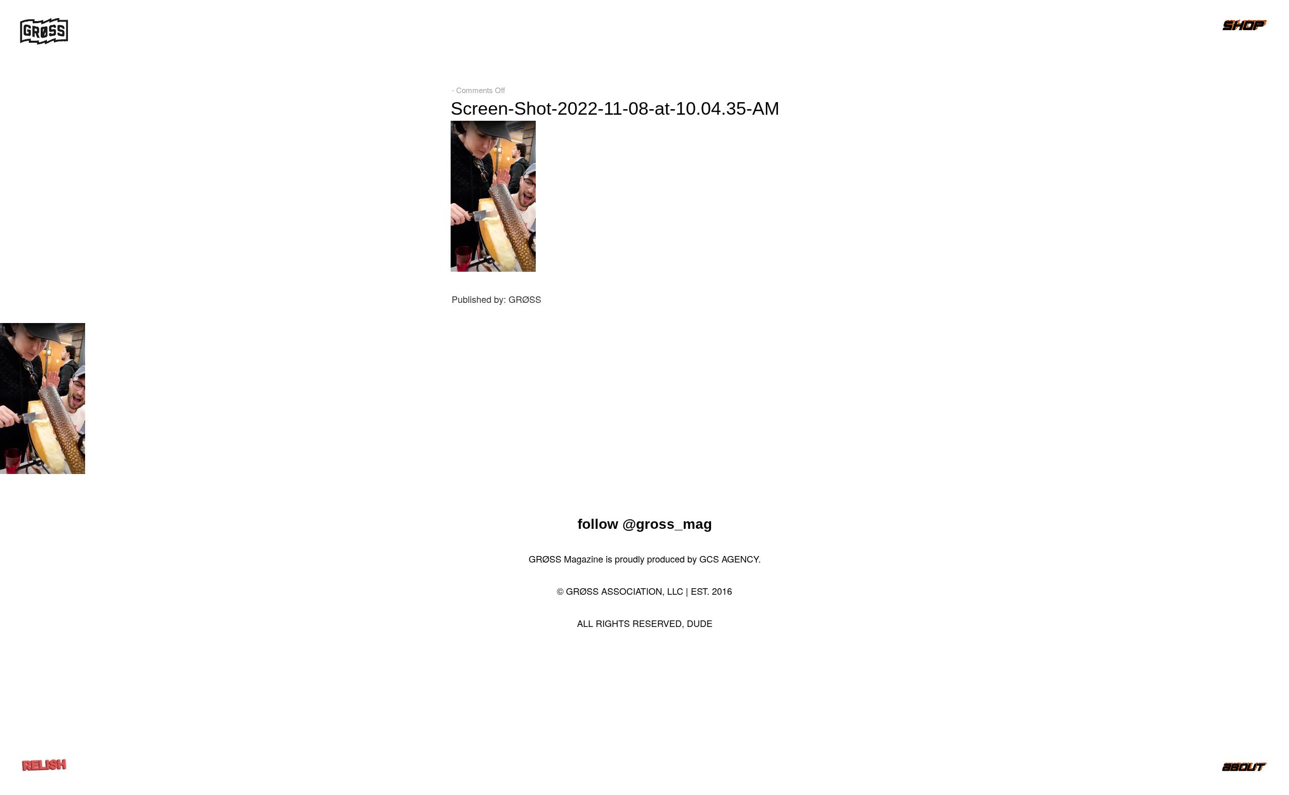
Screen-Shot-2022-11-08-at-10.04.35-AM (615, 108)
